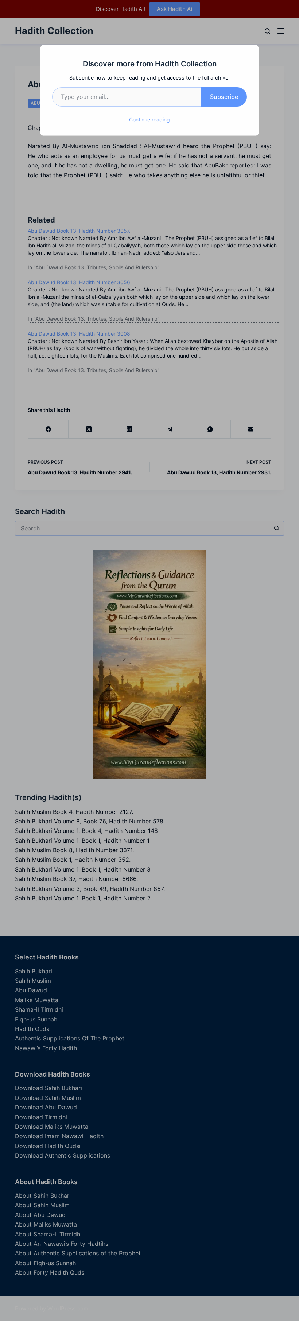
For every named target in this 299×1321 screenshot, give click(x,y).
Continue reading (149, 119)
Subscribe (224, 96)
